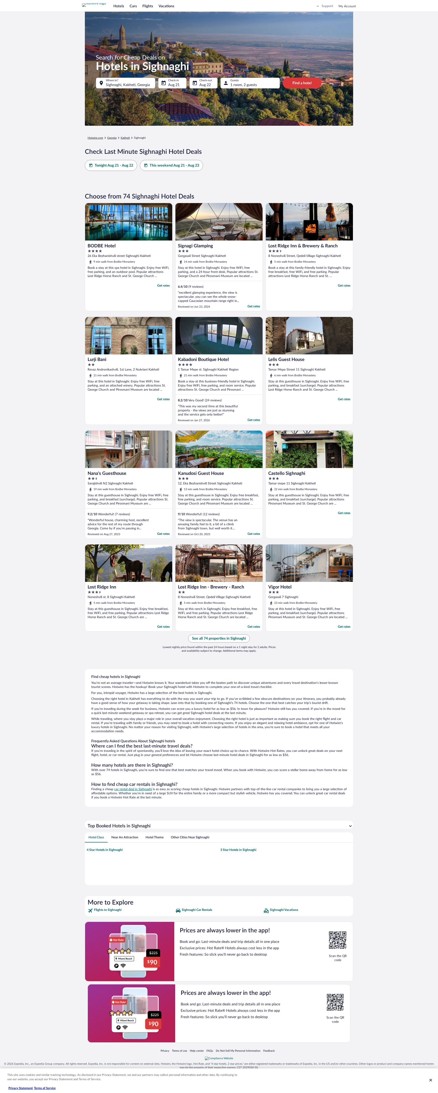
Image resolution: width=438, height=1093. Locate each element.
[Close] (431, 1080)
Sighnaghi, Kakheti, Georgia (128, 85)
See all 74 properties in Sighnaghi (219, 638)
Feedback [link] (269, 1050)
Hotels (118, 6)
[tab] (96, 837)
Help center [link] (197, 1050)
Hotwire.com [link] (95, 137)
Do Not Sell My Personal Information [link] (238, 1050)
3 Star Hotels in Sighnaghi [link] (238, 850)
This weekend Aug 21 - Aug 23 (174, 165)
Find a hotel (302, 83)
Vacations (166, 6)
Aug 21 (174, 85)
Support (327, 6)
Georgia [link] (112, 137)
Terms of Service (45, 1088)
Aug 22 (205, 85)
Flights (147, 6)
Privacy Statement (20, 1088)
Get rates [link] (163, 285)
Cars (133, 6)
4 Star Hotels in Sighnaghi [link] (105, 850)
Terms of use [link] (179, 1050)
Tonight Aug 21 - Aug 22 (114, 165)
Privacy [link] (165, 1050)
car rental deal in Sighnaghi (133, 789)
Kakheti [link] (125, 137)
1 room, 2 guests (243, 85)
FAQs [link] (209, 1050)
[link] (131, 910)
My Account (347, 6)
